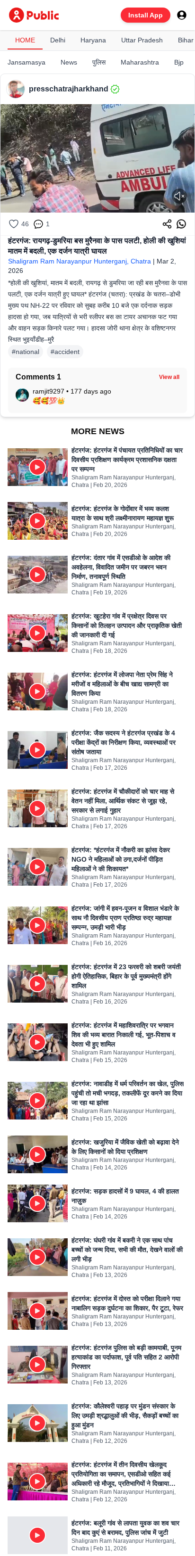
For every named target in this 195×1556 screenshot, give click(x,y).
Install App (145, 15)
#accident (65, 351)
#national (25, 351)
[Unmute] (179, 196)
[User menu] (181, 15)
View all (169, 377)
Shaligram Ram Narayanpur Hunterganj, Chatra (79, 261)
